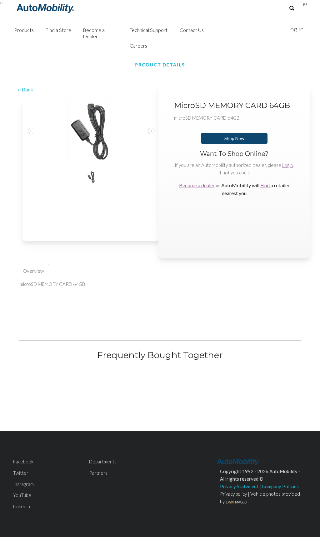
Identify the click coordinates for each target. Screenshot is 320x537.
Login (287, 165)
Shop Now (234, 138)
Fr (305, 4)
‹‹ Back (25, 89)
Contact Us (192, 30)
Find (265, 185)
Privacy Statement (239, 486)
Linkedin (21, 506)
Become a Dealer (94, 33)
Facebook (23, 461)
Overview (33, 271)
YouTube (22, 495)
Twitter (20, 473)
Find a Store (58, 30)
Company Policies (280, 486)
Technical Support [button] (149, 30)
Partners (98, 473)
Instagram (23, 484)
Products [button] (24, 30)
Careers (138, 46)
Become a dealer (197, 185)
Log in (295, 29)
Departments (103, 461)
